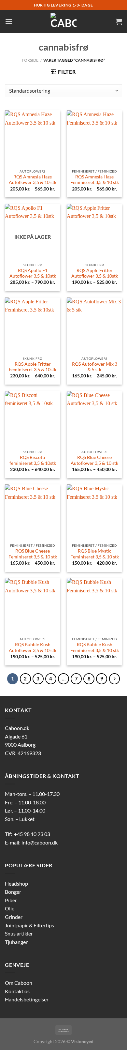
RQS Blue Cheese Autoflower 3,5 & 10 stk (94, 460)
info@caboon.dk (39, 842)
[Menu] (9, 21)
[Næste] (114, 678)
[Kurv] (119, 21)
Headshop (16, 883)
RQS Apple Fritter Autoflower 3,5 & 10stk (94, 273)
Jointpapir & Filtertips (29, 925)
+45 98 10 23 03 (32, 834)
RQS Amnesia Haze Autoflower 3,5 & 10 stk (32, 179)
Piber (11, 900)
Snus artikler (19, 933)
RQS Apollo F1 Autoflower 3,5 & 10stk (32, 273)
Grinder (13, 917)
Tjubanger (16, 942)
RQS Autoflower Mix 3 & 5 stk (94, 367)
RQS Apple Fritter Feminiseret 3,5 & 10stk (32, 367)
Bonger (13, 892)
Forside (30, 60)
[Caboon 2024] (63, 21)
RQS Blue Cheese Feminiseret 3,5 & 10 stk (32, 553)
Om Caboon (18, 983)
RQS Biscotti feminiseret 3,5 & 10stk (32, 460)
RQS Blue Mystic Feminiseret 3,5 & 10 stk (94, 553)
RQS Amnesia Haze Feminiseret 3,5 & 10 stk (94, 179)
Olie (9, 908)
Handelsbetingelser (27, 999)
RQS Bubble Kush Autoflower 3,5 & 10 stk (32, 647)
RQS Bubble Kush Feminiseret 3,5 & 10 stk (94, 647)
